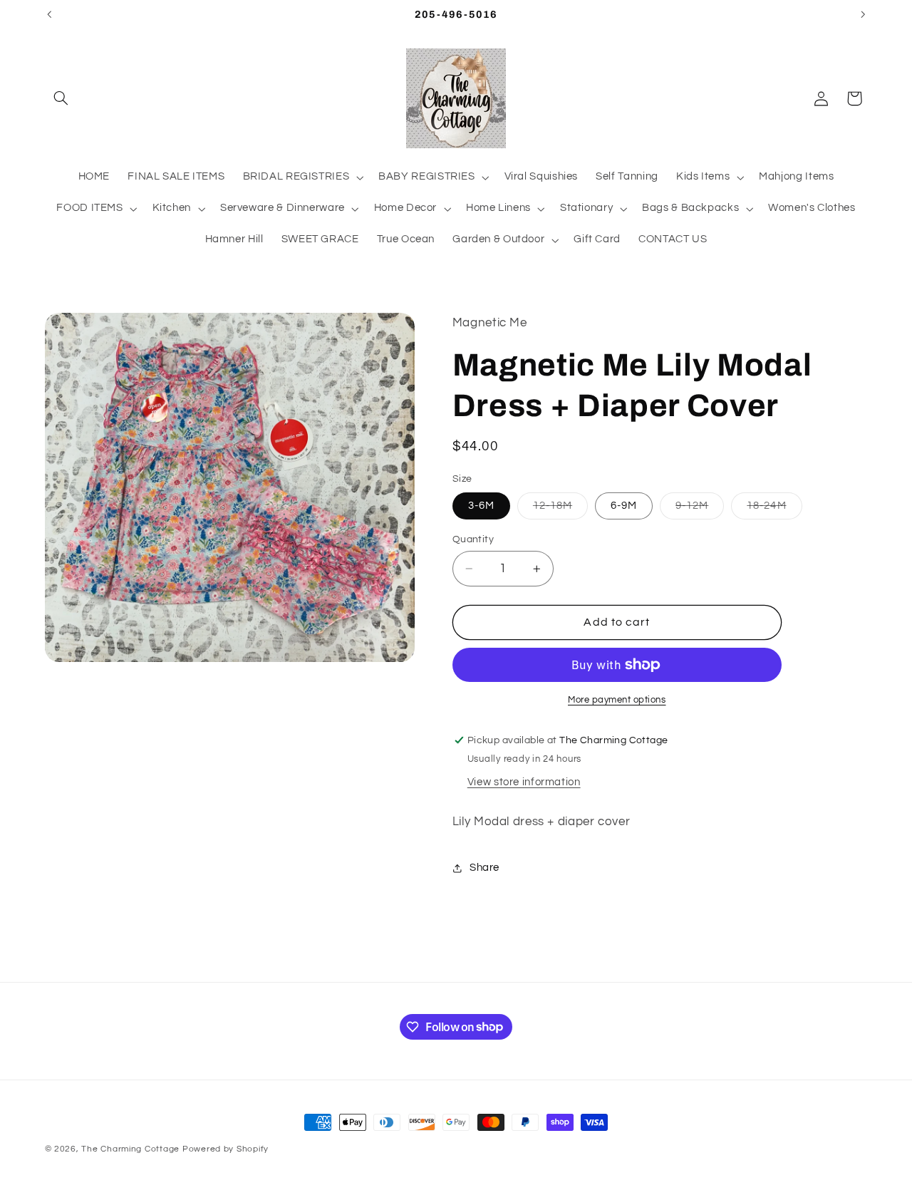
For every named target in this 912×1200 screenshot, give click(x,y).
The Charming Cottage (131, 1149)
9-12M (699, 509)
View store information (524, 782)
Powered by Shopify (225, 1149)
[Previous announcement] (49, 14)
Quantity (473, 539)
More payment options (617, 700)
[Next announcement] (863, 14)
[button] (61, 98)
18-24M (774, 509)
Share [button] (484, 868)
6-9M (624, 505)
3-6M (481, 505)
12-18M (560, 509)
